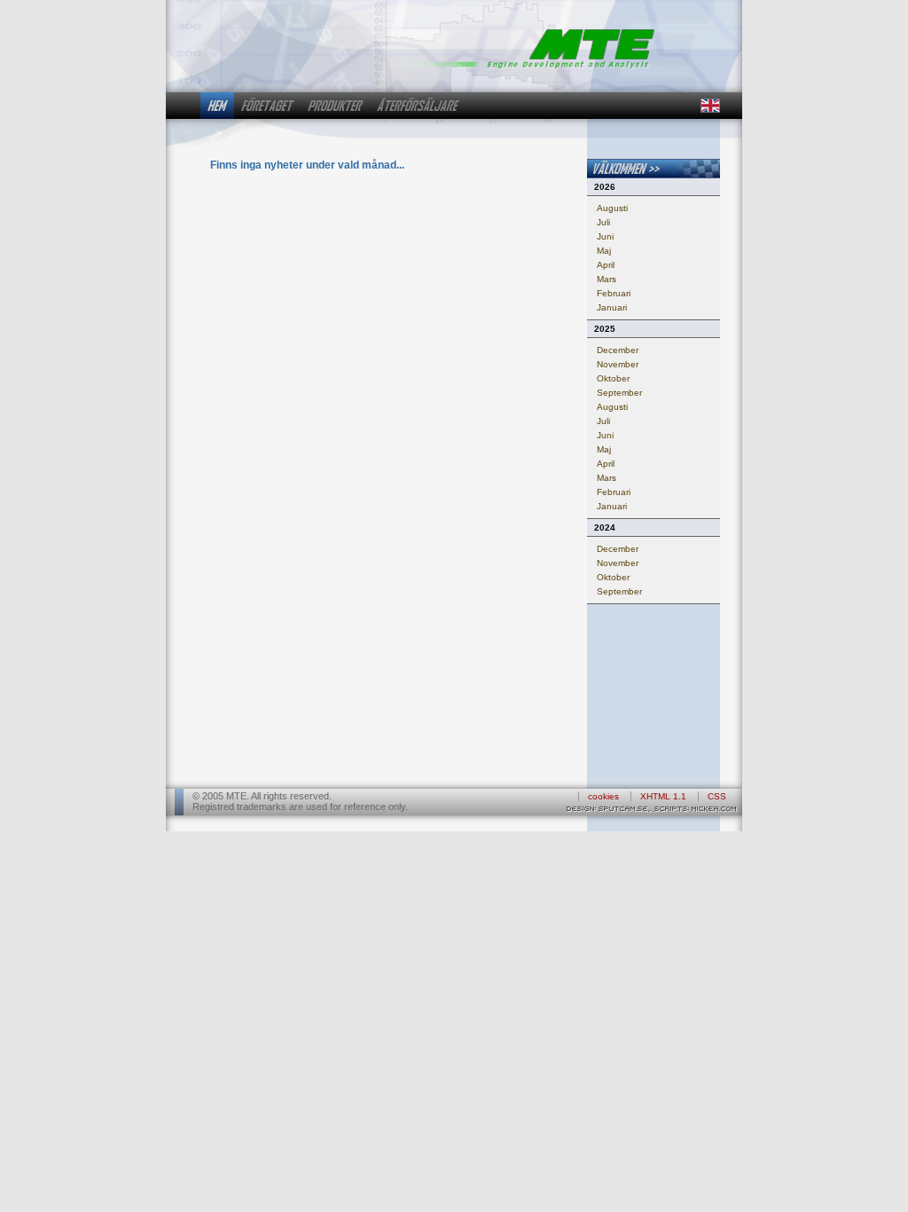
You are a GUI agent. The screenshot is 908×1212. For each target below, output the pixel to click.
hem (217, 105)
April (605, 265)
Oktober (613, 378)
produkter (335, 105)
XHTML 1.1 (663, 796)
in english (709, 105)
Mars (606, 279)
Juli (603, 222)
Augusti (612, 208)
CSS (717, 796)
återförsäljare (418, 105)
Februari (613, 293)
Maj (604, 251)
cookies (603, 796)
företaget (268, 105)
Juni (605, 236)
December (617, 350)
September (619, 392)
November (617, 364)
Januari (612, 307)
